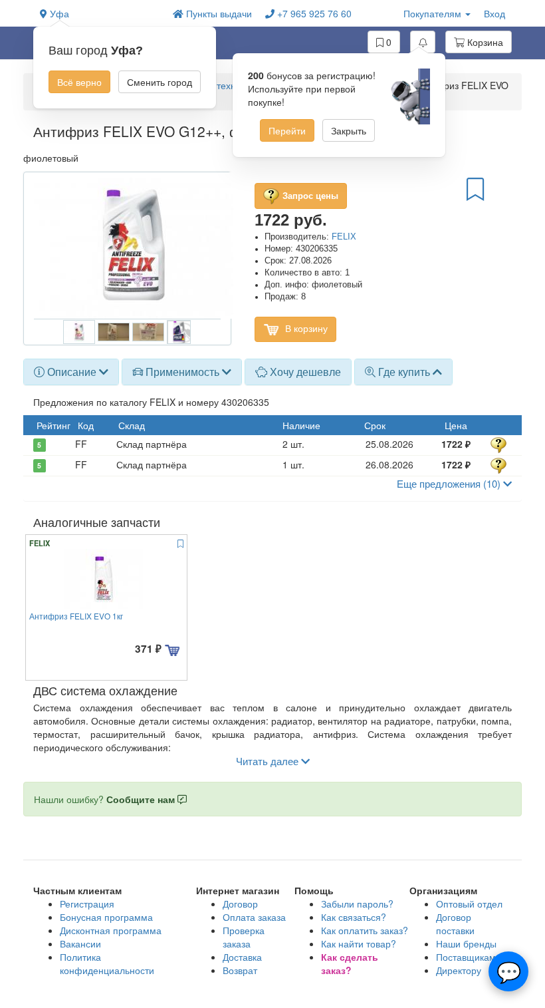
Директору (458, 970)
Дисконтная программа (111, 930)
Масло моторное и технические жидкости (224, 85)
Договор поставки (455, 923)
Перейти (287, 130)
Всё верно (79, 81)
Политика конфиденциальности (107, 963)
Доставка (242, 956)
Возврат (240, 970)
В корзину (305, 328)
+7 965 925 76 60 (313, 13)
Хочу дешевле (304, 371)
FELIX (344, 237)
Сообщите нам (141, 799)
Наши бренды (466, 943)
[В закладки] (475, 188)
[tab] (71, 372)
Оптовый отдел (469, 903)
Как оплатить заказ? (364, 930)
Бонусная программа (106, 917)
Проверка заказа (244, 937)
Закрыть (348, 130)
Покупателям (433, 13)
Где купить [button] (404, 371)
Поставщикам (466, 956)
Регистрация (87, 903)
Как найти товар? (358, 943)
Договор (240, 903)
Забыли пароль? (357, 903)
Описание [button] (72, 371)
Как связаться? (353, 917)
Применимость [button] (182, 371)
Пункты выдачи (217, 13)
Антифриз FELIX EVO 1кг (76, 615)
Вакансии (80, 943)
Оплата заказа (254, 917)
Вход (494, 13)
